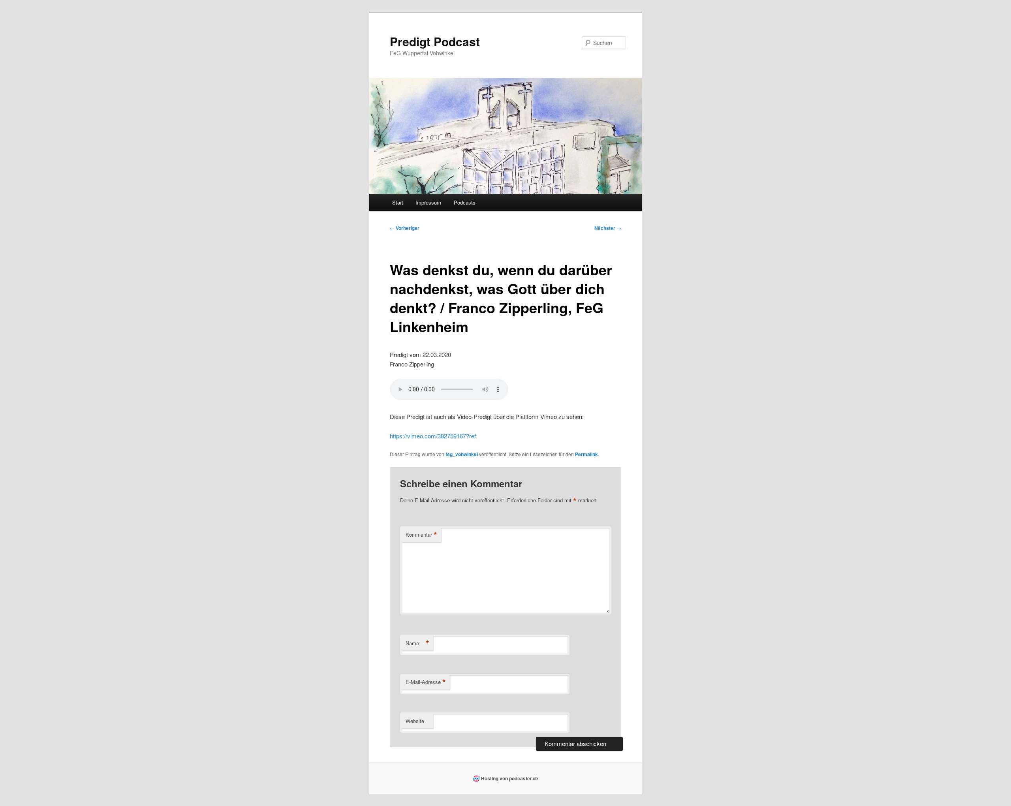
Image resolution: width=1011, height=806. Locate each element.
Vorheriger (404, 227)
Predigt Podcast (435, 41)
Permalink (586, 454)
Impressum (428, 202)
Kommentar (421, 534)
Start (397, 202)
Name (417, 643)
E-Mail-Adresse (426, 682)
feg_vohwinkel (461, 454)
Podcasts (464, 202)
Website (415, 721)
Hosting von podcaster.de (509, 778)
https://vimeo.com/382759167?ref (433, 436)
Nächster (607, 227)
